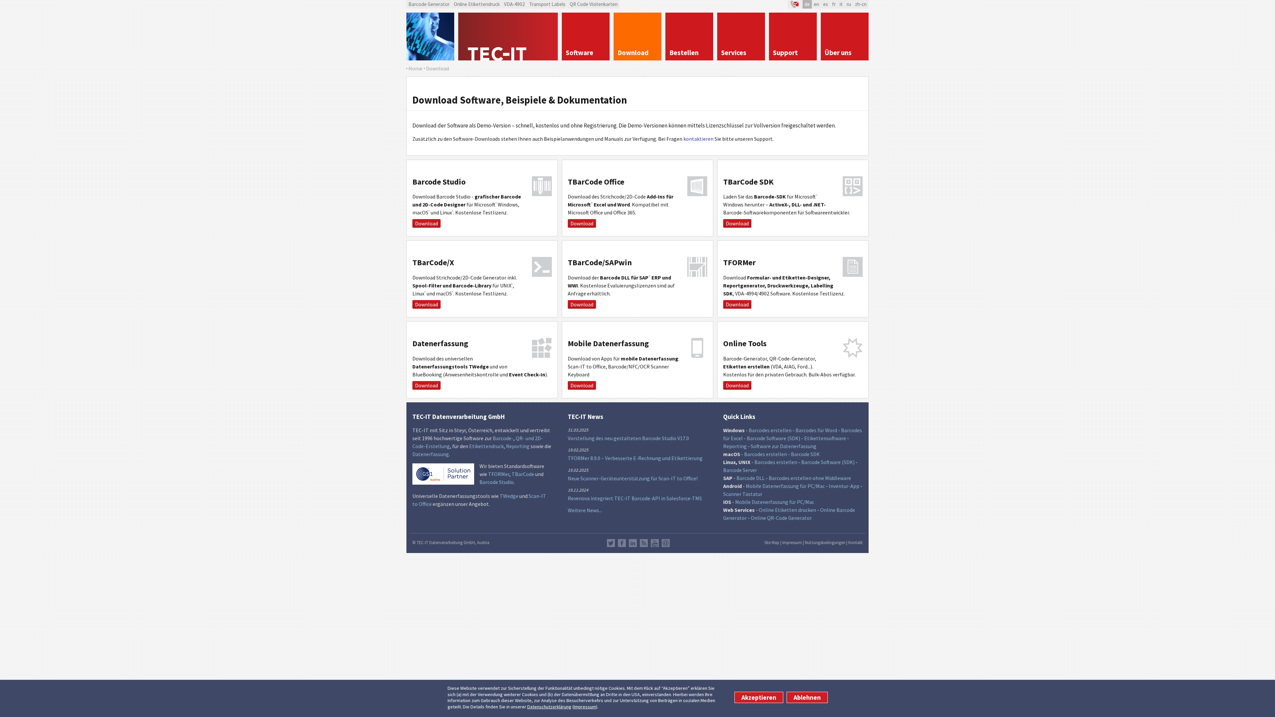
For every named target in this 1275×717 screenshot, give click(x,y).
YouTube (655, 543)
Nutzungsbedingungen (825, 542)
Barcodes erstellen (770, 430)
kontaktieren (698, 138)
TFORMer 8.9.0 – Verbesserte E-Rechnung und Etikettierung (635, 458)
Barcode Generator (429, 4)
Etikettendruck (486, 446)
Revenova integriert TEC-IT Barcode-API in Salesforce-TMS (635, 498)
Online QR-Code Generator (781, 518)
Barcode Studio (496, 482)
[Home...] (508, 36)
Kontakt (855, 542)
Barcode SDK (805, 454)
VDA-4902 (514, 4)
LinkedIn (633, 543)
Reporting (518, 446)
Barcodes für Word (816, 430)
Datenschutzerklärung (549, 707)
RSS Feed (644, 543)
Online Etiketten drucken (787, 510)
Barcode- (503, 438)
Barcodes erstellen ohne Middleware (810, 478)
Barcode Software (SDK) (773, 438)
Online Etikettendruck (477, 4)
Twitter (611, 543)
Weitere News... (585, 510)
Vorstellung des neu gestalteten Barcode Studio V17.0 (628, 438)
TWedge (509, 496)
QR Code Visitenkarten (594, 4)
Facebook (622, 543)
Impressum (585, 707)
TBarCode (523, 474)
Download (426, 223)
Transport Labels (547, 4)
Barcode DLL (750, 478)
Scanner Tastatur (742, 494)
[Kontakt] (795, 4)
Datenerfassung (430, 454)
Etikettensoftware (825, 438)
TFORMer (498, 474)
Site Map (771, 542)
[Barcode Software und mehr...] (430, 36)
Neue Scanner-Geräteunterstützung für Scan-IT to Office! (633, 478)
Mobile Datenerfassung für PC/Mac (785, 486)
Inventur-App (844, 486)
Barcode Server (740, 470)
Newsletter (666, 543)
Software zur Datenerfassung (783, 446)
